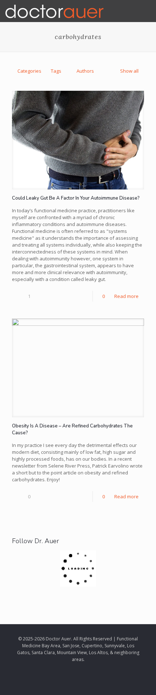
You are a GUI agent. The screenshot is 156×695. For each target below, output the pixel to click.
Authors (85, 71)
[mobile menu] (146, 11)
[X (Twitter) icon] (82, 669)
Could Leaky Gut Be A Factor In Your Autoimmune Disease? (76, 198)
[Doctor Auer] (54, 11)
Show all (129, 71)
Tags (56, 71)
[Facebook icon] (74, 669)
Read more (126, 296)
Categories (29, 71)
